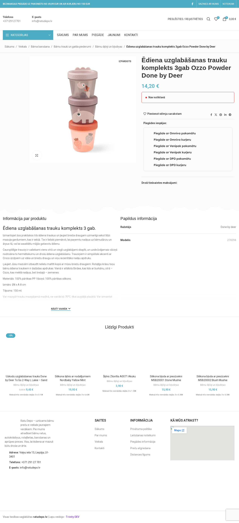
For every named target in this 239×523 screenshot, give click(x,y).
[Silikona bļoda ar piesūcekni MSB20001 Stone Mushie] (166, 352)
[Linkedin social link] (225, 114)
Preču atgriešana (140, 448)
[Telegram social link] (230, 114)
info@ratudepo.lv (24, 467)
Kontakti (99, 448)
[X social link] (215, 114)
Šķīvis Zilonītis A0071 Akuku (119, 376)
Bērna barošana (40, 46)
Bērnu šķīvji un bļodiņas (108, 46)
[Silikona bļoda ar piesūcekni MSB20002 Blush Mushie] (212, 352)
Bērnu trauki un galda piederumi (72, 46)
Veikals (22, 46)
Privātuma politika (141, 429)
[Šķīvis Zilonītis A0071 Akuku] (119, 352)
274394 (231, 240)
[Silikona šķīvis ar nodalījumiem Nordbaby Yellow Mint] (72, 352)
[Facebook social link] (192, 4)
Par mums (101, 435)
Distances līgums (140, 454)
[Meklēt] (208, 19)
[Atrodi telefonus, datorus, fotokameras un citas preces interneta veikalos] (227, 480)
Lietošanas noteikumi (143, 435)
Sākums (9, 46)
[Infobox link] (12, 19)
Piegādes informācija (142, 441)
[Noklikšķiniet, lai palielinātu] (36, 155)
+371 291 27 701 (25, 462)
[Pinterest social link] (220, 114)
